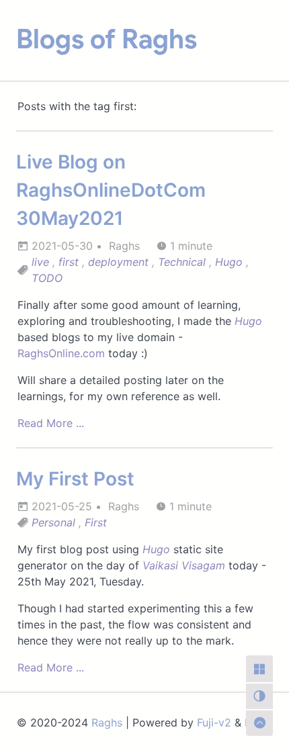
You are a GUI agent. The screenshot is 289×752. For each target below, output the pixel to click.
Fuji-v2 (214, 722)
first (68, 262)
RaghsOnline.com (61, 353)
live (40, 262)
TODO (47, 278)
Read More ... (50, 423)
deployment (118, 262)
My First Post (75, 478)
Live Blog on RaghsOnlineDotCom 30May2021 (111, 190)
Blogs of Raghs (106, 39)
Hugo (229, 262)
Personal (53, 522)
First (96, 522)
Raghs (106, 722)
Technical (182, 262)
